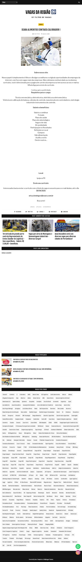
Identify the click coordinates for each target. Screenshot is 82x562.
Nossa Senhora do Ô (7, 496)
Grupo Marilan (39, 457)
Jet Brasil (5, 475)
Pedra (52, 500)
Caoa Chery (51, 419)
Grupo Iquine (6, 457)
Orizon (74, 496)
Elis (3, 440)
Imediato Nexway (45, 468)
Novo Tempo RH (27, 496)
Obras (56, 496)
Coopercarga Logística (27, 429)
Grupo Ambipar (47, 450)
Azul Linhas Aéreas (27, 408)
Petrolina (59, 503)
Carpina (12, 422)
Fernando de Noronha (37, 443)
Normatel (54, 493)
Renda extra (59, 514)
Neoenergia (41, 493)
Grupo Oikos (13, 461)
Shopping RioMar (49, 524)
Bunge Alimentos (37, 415)
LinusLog (37, 479)
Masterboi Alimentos (59, 486)
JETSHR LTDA (13, 475)
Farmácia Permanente (61, 440)
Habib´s (63, 464)
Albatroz (23, 398)
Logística (10, 482)
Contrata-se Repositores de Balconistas (25, 359)
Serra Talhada (6, 524)
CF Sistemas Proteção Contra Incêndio (25, 426)
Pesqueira (52, 503)
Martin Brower (38, 486)
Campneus (28, 419)
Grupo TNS (13, 464)
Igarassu (28, 468)
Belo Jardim (61, 408)
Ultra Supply (19, 538)
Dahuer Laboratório (69, 429)
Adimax (70, 394)
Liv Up (43, 479)
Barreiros (52, 408)
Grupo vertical (48, 464)
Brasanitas (76, 412)
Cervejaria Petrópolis (8, 426)
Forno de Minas (72, 443)
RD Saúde (70, 510)
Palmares (28, 500)
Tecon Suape (22, 535)
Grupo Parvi (41, 461)
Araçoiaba (31, 401)
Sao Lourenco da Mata (23, 521)
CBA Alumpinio (42, 422)
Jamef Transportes (74, 471)
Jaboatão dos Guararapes (60, 471)
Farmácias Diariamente (8, 443)
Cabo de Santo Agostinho (62, 415)
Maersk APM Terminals (35, 482)
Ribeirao (12, 517)
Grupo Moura (71, 457)
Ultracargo (27, 538)
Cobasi (47, 426)
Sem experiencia (60, 521)
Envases (29, 440)
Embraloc (9, 440)
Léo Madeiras (71, 475)
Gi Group (68, 447)
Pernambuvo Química (32, 503)
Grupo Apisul (56, 450)
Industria (75, 468)
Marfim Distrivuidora (27, 486)
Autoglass (17, 408)
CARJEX (75, 419)
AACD (29, 394)
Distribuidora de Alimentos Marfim (11, 436)
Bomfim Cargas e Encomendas (46, 412)
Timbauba (47, 535)
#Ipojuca (39, 207)
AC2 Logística (44, 394)
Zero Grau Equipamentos (20, 545)
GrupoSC (57, 464)
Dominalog (34, 436)
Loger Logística (73, 479)
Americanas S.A (6, 401)
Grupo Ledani (23, 457)
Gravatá (19, 450)
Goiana (4, 450)
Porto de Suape (61, 507)
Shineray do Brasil (32, 524)
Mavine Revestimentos (72, 486)
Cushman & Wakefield (56, 429)
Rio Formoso (29, 517)
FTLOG (25, 447)
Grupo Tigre (5, 464)
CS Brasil (46, 429)
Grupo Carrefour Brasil (18, 454)
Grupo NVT (5, 461)
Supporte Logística (37, 531)
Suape (28, 531)
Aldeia (29, 398)
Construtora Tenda (14, 429)
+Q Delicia (11, 394)
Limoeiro (24, 479)
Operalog (68, 496)
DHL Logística (27, 433)
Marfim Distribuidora (13, 486)
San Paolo (54, 517)
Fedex (28, 443)
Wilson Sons (49, 542)
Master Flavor (47, 486)
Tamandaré (53, 531)
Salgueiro (47, 517)
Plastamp (23, 507)
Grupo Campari (6, 454)
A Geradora (22, 394)
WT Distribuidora (66, 542)
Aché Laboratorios (55, 394)
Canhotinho (36, 419)
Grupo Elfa (28, 454)
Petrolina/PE (67, 503)
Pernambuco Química (19, 503)
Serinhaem (75, 521)
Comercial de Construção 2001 (71, 426)
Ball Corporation (44, 408)
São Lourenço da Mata (36, 521)
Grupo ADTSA (38, 450)
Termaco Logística (38, 535)
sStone (52, 528)
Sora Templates (39, 559)
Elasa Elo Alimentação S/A (69, 436)
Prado (11, 510)
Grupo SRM (68, 461)
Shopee (41, 524)
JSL (37, 475)
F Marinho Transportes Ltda (47, 440)
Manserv (76, 482)
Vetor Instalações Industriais (22, 542)
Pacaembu (11, 500)
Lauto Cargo (63, 475)
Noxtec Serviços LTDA (39, 496)
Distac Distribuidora (62, 433)
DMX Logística (25, 436)
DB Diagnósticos (12, 433)
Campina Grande (19, 419)
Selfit (51, 521)
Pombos (42, 507)
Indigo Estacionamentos (65, 468)
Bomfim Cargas (33, 412)
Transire (5, 538)
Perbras (65, 500)
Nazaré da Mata (17, 493)
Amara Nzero (50, 398)
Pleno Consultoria (32, 507)
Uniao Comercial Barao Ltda (49, 538)
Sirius (30, 528)
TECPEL (29, 535)
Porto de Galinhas (50, 507)
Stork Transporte (68, 528)
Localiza (57, 479)
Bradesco (68, 412)
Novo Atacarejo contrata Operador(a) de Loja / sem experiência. (32, 369)
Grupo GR (54, 454)
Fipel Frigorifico (49, 443)
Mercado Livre (16, 489)
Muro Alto (60, 489)
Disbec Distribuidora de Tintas (46, 433)
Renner (66, 514)
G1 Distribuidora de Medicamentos (37, 447)
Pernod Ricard (43, 503)
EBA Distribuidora (56, 436)
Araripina (39, 401)
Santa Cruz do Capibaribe (9, 521)
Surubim (46, 531)
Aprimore (24, 401)
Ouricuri (5, 500)
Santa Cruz (62, 517)
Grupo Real (49, 461)
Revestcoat (74, 514)
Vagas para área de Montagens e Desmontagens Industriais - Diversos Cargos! (40, 236)
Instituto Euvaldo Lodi (22, 471)
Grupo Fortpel (45, 454)
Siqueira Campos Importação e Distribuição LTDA (15, 528)
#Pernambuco (47, 207)
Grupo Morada (61, 457)
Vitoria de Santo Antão (38, 542)
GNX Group (75, 447)
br (62, 412)
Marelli (4, 486)
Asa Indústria (6, 405)
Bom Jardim (24, 412)
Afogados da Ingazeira (8, 398)
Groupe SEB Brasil (28, 450)
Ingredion (12, 471)
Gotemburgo (11, 450)
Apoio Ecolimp (16, 401)
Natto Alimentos (7, 493)
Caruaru (18, 422)
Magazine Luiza (47, 482)
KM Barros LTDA (54, 475)
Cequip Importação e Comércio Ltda (69, 422)
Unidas (59, 538)
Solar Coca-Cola (44, 528)
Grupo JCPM (14, 457)
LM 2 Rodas (49, 479)
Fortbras (5, 447)
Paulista (42, 500)
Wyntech (75, 542)
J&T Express (48, 471)
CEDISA (55, 422)
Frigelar (19, 447)
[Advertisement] (41, 158)
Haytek (69, 464)
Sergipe (68, 521)
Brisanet (18, 415)
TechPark (14, 535)
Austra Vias (67, 405)
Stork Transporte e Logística (10, 531)
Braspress (10, 415)
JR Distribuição (22, 475)
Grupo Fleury (37, 454)
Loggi (4, 482)
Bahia (35, 408)
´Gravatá (5, 394)
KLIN (46, 475)
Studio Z (22, 531)
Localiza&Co (64, 479)
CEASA (50, 422)
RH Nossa (5, 517)
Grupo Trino (21, 464)
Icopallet (21, 468)
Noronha (61, 493)
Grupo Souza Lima (59, 461)
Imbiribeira (36, 468)
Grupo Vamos (30, 464)
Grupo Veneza (39, 464)
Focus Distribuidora (61, 443)
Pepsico (58, 500)
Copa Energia (38, 429)
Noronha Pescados (70, 493)
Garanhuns (51, 447)
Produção (25, 510)
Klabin (41, 475)
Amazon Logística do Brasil (62, 398)
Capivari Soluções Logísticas (64, 419)
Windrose (56, 542)
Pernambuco (72, 500)
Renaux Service (50, 514)
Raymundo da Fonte (61, 510)
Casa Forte (25, 422)
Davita (4, 433)
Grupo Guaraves (62, 454)
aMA (43, 398)
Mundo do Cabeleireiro (50, 489)
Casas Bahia (34, 422)
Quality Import (33, 510)
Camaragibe (75, 415)
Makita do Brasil (68, 482)
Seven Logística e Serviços (18, 524)
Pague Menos (20, 500)
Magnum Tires (57, 482)
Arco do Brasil (47, 401)
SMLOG (36, 528)
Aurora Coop (58, 405)
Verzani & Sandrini (7, 542)
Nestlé (48, 493)
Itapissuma (39, 471)
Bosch (58, 412)
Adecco (64, 394)
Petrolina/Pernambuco (8, 507)
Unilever (66, 538)
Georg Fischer (60, 447)
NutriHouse (49, 496)
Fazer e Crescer (21, 443)
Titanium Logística (57, 535)
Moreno (33, 489)
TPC (73, 535)
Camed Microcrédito (8, 419)
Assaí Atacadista (16, 405)
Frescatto (12, 447)
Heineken (76, 464)
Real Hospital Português (9, 514)
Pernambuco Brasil (7, 503)
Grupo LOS (30, 457)
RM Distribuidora (38, 517)
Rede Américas (26, 514)
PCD (47, 500)
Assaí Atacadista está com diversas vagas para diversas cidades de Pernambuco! (65, 236)
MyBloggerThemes (48, 559)
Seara (46, 521)
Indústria (5, 471)
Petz (17, 507)
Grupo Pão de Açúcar (31, 461)
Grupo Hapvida (72, 454)
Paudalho (35, 500)
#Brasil (32, 207)
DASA (77, 429)
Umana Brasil (36, 538)
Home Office (14, 468)
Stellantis (59, 528)
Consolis (5, 429)
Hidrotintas (5, 468)
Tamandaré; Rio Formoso (65, 531)
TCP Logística (6, 535)
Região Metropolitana (38, 514)
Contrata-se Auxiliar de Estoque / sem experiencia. (28, 379)
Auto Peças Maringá (8, 408)
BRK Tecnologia (26, 415)
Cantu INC (44, 419)
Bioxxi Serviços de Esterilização (10, 412)
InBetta (54, 468)
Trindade (11, 538)
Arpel (69, 401)
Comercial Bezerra (56, 426)
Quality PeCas (43, 510)
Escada (35, 440)
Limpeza (30, 479)
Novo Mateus (18, 496)
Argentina (63, 401)
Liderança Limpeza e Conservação (11, 479)
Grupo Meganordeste (50, 457)
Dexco (20, 433)
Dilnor (34, 433)
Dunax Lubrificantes (44, 436)
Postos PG (5, 510)
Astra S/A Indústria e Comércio (45, 405)
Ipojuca (32, 471)
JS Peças (31, 475)
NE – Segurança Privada (30, 493)
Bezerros (68, 408)
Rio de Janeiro (19, 517)
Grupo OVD (21, 461)
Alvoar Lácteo (36, 398)
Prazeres (18, 510)
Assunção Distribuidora (29, 405)
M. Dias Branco (24, 482)
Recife (18, 514)
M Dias (16, 482)
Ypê (3, 545)
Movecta (40, 489)
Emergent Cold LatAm (19, 440)
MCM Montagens (7, 489)
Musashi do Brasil (70, 489)
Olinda (61, 496)
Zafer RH (9, 545)
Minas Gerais (26, 489)
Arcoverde (55, 401)
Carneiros (5, 422)
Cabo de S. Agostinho (49, 415)
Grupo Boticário (66, 450)
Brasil (41, 24)
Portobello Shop (72, 507)
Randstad (51, 510)
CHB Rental (40, 426)
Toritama (67, 535)
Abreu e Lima (36, 394)
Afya (17, 398)
